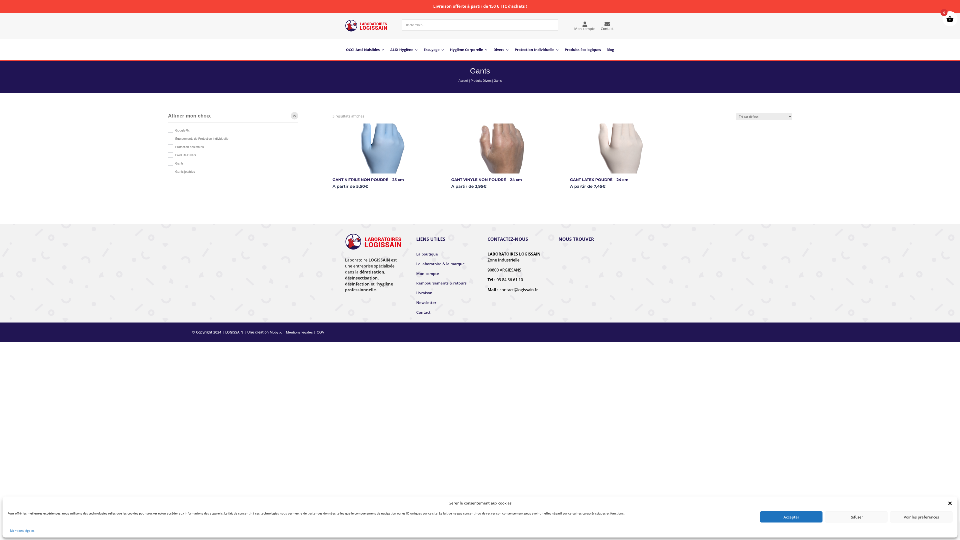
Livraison (424, 292)
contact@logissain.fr (519, 289)
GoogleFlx (182, 130)
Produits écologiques (583, 50)
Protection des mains (189, 146)
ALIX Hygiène (401, 50)
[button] (950, 503)
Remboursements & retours (441, 283)
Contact (607, 28)
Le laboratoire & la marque (440, 263)
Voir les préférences (921, 517)
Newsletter (426, 302)
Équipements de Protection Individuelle (201, 138)
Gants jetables (185, 171)
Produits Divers (481, 80)
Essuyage (432, 50)
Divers (499, 50)
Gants (179, 163)
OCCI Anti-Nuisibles (363, 50)
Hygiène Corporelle (466, 50)
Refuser (856, 517)
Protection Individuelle (534, 50)
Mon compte (584, 28)
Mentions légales (22, 530)
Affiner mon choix (189, 115)
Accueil (463, 80)
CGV (320, 332)
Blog (610, 50)
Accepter (791, 517)
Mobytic (276, 332)
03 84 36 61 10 (509, 279)
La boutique (427, 254)
